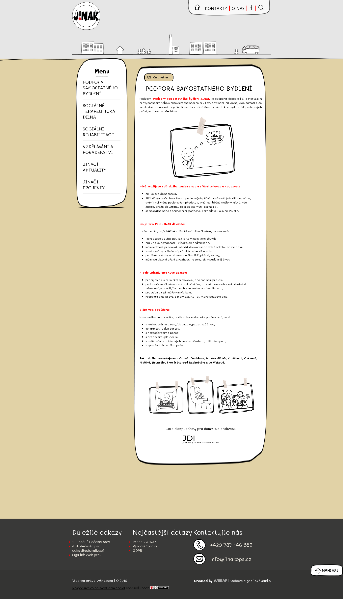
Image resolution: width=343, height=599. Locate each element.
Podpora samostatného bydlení (99, 87)
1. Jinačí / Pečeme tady (91, 541)
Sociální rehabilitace (98, 131)
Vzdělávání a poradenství (98, 149)
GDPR (137, 550)
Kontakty (216, 8)
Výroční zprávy (145, 546)
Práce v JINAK (145, 541)
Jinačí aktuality (95, 167)
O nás (238, 8)
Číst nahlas (161, 77)
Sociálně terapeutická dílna (99, 111)
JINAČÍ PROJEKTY (94, 184)
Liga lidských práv (86, 555)
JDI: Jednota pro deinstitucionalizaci (88, 548)
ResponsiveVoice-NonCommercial (98, 588)
